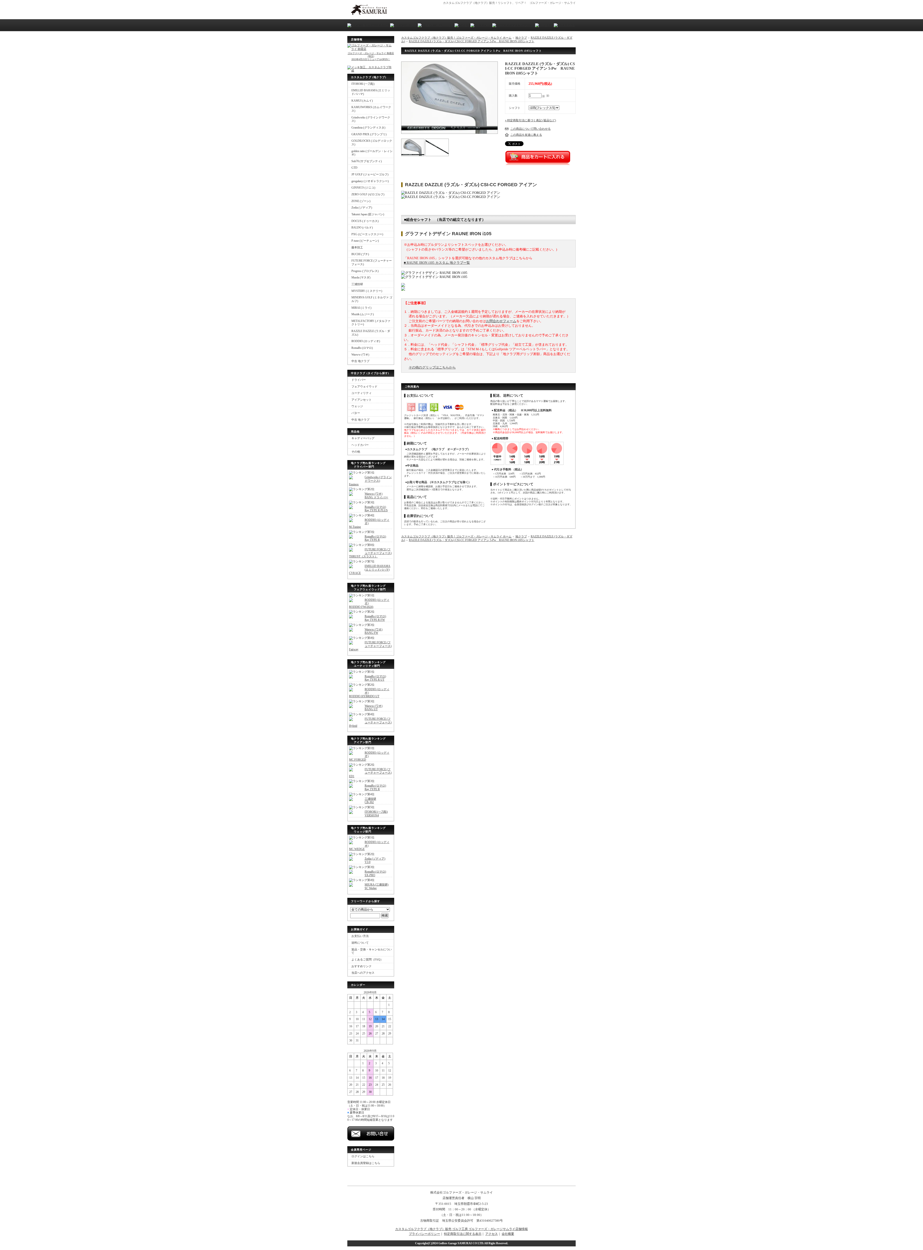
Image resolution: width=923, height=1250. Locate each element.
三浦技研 (357, 284)
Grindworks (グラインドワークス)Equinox (370, 480)
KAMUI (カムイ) (362, 100)
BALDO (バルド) (362, 227)
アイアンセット (361, 399)
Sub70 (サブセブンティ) (366, 161)
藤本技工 (357, 247)
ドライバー (358, 380)
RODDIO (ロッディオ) (365, 341)
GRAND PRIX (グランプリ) (369, 134)
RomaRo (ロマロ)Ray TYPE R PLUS (376, 508)
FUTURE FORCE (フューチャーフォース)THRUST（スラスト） (370, 553)
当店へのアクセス (362, 972)
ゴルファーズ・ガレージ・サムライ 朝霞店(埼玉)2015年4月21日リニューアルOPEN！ (371, 56)
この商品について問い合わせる (530, 128)
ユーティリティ (361, 393)
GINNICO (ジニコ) (363, 187)
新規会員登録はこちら (365, 1163)
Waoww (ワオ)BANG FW (373, 631)
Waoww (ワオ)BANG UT (373, 707)
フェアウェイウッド (364, 386)
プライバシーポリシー (424, 1234)
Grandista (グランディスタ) (368, 127)
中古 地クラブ (360, 361)
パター (355, 413)
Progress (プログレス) (365, 271)
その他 (355, 451)
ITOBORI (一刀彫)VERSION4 (376, 813)
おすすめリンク (361, 966)
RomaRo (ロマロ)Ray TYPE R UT (375, 678)
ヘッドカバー (360, 445)
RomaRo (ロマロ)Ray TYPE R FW (375, 618)
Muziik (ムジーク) (362, 314)
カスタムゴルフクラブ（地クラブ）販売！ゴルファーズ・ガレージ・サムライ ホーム (456, 37)
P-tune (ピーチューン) (365, 240)
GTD (354, 167)
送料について (360, 942)
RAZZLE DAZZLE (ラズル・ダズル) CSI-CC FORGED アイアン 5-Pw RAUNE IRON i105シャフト (471, 41)
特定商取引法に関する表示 (462, 1234)
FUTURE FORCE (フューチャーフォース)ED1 (370, 773)
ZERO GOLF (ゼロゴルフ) (367, 194)
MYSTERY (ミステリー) (366, 291)
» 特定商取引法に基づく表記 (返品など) (530, 120)
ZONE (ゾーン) (360, 201)
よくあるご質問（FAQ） (367, 959)
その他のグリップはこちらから (432, 367)
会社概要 (508, 1234)
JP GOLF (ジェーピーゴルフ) (369, 174)
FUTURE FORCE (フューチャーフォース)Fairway (370, 646)
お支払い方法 (360, 936)
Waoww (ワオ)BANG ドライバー (376, 495)
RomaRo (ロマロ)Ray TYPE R (375, 538)
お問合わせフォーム (501, 321)
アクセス (491, 1234)
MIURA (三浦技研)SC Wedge (376, 886)
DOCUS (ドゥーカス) (365, 221)
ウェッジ (357, 406)
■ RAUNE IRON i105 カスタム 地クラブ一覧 (437, 263)
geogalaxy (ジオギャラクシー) (370, 181)
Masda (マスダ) (360, 277)
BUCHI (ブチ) (360, 254)
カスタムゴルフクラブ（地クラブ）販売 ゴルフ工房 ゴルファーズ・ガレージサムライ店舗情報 (461, 1229)
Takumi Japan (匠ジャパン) (367, 214)
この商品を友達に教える (526, 134)
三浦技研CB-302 (370, 800)
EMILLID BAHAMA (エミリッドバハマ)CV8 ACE (369, 569)
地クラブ (521, 37)
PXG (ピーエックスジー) (367, 234)
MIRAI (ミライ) (361, 307)
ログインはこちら (362, 1156)
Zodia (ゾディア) (361, 207)
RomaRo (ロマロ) (362, 348)
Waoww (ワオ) (360, 354)
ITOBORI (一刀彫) (362, 84)
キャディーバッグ (362, 438)
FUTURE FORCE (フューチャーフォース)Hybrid (370, 722)
